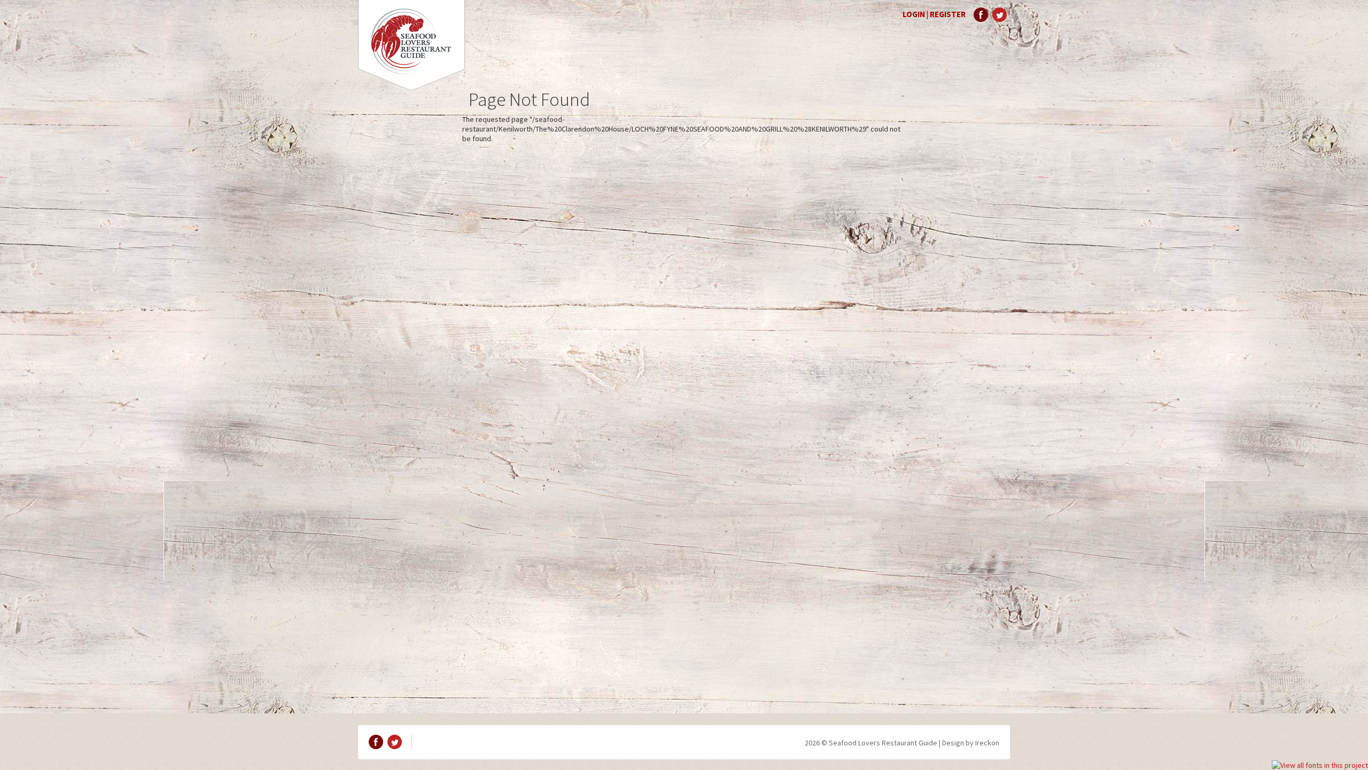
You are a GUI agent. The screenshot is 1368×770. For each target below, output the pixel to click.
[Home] (411, 45)
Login (914, 14)
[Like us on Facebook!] (981, 14)
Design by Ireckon (970, 743)
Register (948, 14)
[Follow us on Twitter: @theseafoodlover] (999, 14)
